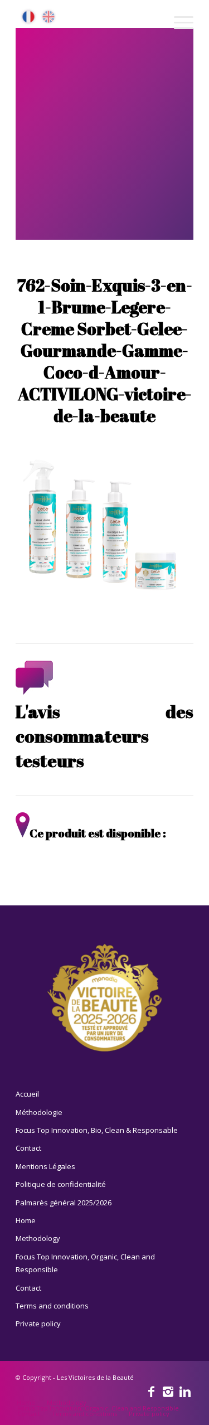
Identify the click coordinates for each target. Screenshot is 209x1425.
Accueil (27, 1094)
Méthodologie (39, 1112)
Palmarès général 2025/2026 (63, 1203)
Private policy (38, 1324)
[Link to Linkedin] (185, 1391)
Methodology (38, 1238)
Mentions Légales (45, 1166)
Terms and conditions (52, 1306)
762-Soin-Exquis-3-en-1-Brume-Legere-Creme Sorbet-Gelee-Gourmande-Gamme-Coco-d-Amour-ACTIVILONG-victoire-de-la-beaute (104, 350)
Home (26, 1220)
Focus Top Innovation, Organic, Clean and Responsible (85, 1263)
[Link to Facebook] (151, 1391)
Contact (28, 1148)
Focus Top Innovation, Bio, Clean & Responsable (97, 1130)
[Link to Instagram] (168, 1391)
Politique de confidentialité (61, 1184)
